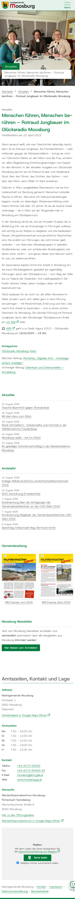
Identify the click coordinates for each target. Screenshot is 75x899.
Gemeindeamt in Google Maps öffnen (26, 715)
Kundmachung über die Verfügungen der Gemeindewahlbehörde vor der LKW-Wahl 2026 (31, 504)
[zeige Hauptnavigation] (67, 5)
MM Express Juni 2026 (19, 602)
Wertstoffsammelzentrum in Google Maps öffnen (33, 821)
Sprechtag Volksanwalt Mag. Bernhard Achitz (29, 527)
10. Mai (12, 322)
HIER (10, 328)
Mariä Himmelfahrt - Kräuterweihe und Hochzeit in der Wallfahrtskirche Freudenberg (34, 427)
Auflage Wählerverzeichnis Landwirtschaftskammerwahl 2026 (35, 483)
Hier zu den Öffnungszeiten (18, 815)
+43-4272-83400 (28, 766)
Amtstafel (9, 468)
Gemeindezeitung (14, 546)
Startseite (7, 91)
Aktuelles (23, 91)
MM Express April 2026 (56, 602)
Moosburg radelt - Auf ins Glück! (21, 437)
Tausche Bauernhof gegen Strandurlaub (25, 407)
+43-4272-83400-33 (31, 770)
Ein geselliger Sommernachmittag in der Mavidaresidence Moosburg (36, 448)
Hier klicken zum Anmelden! (20, 648)
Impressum (55, 887)
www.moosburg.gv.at (29, 779)
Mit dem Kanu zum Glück (16, 416)
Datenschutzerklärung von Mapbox (39, 851)
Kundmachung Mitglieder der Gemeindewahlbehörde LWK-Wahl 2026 (37, 517)
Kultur (33, 351)
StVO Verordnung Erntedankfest (21, 493)
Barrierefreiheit (39, 891)
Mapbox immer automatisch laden (39, 863)
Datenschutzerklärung (15, 891)
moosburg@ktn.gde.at (30, 775)
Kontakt (41, 887)
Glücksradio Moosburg (15, 351)
